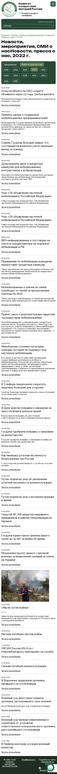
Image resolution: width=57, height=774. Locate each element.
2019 (16, 75)
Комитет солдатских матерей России (9, 764)
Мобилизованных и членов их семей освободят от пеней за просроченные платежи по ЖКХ (25, 290)
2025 (6, 69)
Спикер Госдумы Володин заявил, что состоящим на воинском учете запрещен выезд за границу (27, 146)
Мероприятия (10, 64)
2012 (6, 81)
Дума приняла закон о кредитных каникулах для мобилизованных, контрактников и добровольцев (22, 167)
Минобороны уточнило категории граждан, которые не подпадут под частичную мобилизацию (23, 350)
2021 (43, 69)
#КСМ (3, 612)
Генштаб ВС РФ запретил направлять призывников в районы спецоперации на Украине (26, 518)
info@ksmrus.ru (28, 760)
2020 (6, 75)
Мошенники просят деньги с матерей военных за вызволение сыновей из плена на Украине (27, 556)
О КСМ (14, 35)
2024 (15, 69)
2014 (43, 75)
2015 (34, 75)
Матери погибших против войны (21, 634)
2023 (25, 69)
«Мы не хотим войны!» (15, 607)
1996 (15, 81)
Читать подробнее (10, 105)
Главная (5, 35)
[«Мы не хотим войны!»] (25, 601)
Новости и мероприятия (31, 35)
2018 (25, 75)
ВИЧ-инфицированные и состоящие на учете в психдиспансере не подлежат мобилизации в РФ (25, 244)
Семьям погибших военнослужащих (23, 666)
